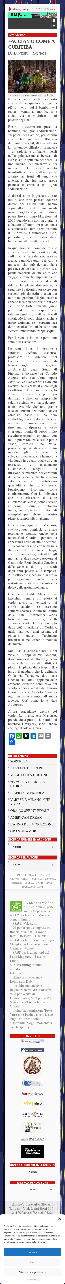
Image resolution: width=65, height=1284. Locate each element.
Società (29, 882)
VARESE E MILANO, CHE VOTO (30, 801)
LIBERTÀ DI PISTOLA (27, 792)
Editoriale (30, 875)
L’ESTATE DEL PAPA (26, 768)
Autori (33, 864)
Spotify (24, 1026)
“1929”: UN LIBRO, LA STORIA (27, 783)
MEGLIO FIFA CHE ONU (29, 775)
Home (18, 875)
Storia (49, 882)
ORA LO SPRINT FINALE (29, 810)
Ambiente (17, 882)
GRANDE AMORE (24, 831)
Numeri (33, 846)
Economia (50, 878)
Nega (33, 1262)
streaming (23, 964)
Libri (40, 886)
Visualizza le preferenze (32, 1272)
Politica (14, 878)
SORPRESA (19, 761)
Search (51, 9)
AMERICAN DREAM (26, 817)
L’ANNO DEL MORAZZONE (32, 824)
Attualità (44, 875)
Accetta (32, 1252)
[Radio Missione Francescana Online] (32, 15)
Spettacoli (28, 886)
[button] (59, 1219)
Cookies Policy (32, 1279)
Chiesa (25, 878)
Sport (39, 882)
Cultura (37, 878)
